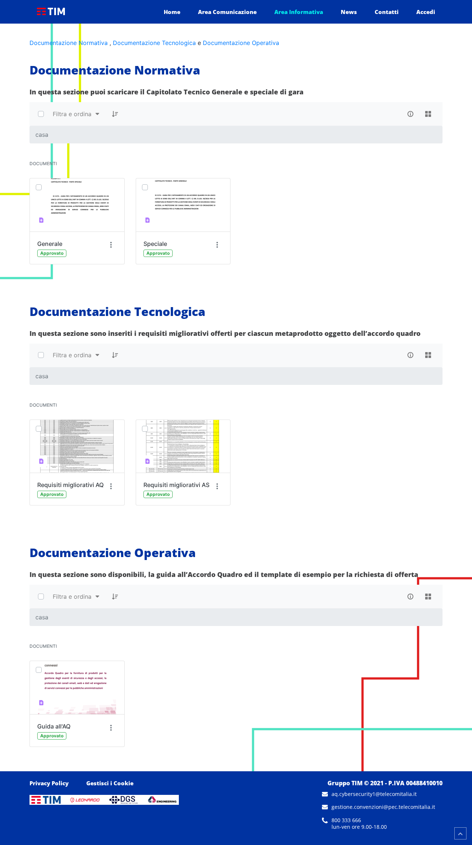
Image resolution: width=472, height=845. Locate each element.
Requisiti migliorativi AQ (70, 484)
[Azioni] (111, 245)
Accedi (425, 11)
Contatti (387, 11)
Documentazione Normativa (69, 42)
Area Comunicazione (227, 11)
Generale (49, 243)
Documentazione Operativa (241, 42)
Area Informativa (298, 11)
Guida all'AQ (53, 726)
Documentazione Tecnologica (154, 42)
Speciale (155, 243)
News (349, 11)
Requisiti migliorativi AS (176, 484)
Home (172, 11)
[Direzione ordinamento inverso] (115, 114)
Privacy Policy (49, 783)
